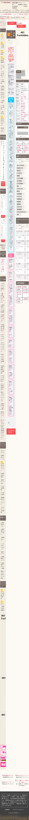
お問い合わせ (2, 112)
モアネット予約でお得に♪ (2, 378)
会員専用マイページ (2, 457)
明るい (22, 101)
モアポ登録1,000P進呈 (2, 594)
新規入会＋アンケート (2, 414)
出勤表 (20, 23)
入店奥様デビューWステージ (2, 318)
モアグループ (2, 451)
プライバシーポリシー (18, 809)
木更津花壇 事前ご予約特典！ (2, 369)
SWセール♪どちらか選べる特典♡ (2, 359)
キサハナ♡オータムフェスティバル (2, 347)
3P (17, 142)
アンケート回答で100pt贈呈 (2, 606)
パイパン (26, 98)
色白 (22, 98)
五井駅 (18, 298)
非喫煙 (22, 119)
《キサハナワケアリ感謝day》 (2, 287)
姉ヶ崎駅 (25, 292)
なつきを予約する (11, 431)
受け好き (23, 103)
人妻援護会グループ (2, 558)
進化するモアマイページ (2, 466)
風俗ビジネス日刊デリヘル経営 (2, 575)
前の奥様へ (12, 23)
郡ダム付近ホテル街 (19, 294)
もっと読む (3, 217)
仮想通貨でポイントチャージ (2, 501)
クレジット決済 (2, 67)
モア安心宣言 (2, 493)
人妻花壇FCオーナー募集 (2, 565)
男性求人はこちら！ (2, 130)
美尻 (25, 97)
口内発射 (23, 112)
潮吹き (22, 110)
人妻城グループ (2, 539)
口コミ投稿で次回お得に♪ (2, 386)
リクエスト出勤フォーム (2, 74)
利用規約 (7, 809)
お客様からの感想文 (2, 88)
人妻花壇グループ (2, 524)
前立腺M (23, 116)
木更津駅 (19, 286)
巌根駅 (18, 289)
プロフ (18, 71)
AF (21, 109)
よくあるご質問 (2, 107)
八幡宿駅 (25, 298)
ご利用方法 (2, 101)
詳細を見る (3, 183)
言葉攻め (26, 114)
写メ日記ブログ (2, 45)
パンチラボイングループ (2, 546)
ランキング (2, 37)
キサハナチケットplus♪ (2, 337)
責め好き (23, 105)
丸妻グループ (2, 552)
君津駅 (25, 286)
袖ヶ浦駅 (25, 289)
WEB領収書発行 (2, 59)
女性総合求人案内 (2, 475)
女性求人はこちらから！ (2, 121)
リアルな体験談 (2, 81)
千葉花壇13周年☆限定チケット (2, 328)
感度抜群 (23, 106)
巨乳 (22, 97)
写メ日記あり (24, 120)
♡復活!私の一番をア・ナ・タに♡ (2, 298)
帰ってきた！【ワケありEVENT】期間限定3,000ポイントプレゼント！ (2, 429)
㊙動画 (2, 52)
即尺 (24, 109)
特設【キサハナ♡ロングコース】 (2, 396)
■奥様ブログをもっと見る (3, 246)
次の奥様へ (21, 26)
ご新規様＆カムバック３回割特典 (2, 308)
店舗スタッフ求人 (2, 481)
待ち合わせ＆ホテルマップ (2, 95)
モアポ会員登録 (2, 488)
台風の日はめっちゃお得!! (2, 406)
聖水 (22, 114)
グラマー (23, 94)
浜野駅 (18, 301)
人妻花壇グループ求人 (2, 532)
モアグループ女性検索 (2, 510)
